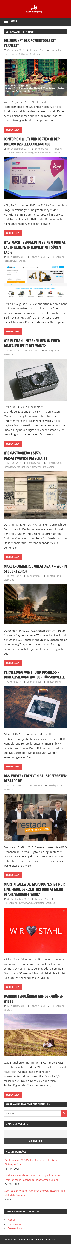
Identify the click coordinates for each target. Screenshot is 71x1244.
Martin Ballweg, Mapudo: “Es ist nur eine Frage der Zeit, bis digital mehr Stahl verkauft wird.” (34, 889)
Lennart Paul (37, 50)
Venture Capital (46, 466)
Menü (14, 21)
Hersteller (55, 50)
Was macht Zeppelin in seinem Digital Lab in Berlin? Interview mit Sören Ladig (34, 247)
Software (23, 54)
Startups (8, 354)
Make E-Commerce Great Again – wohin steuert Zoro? (35, 569)
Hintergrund (11, 54)
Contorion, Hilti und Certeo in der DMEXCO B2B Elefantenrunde (32, 141)
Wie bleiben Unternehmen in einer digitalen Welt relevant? (32, 343)
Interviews (46, 152)
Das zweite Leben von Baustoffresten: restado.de (35, 778)
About (11, 1219)
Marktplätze (55, 785)
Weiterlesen (12, 129)
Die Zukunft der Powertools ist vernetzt (30, 43)
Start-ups (35, 54)
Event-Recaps (16, 152)
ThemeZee (49, 1239)
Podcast (57, 152)
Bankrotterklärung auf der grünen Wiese (33, 999)
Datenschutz (15, 1228)
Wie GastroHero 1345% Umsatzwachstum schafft (26, 456)
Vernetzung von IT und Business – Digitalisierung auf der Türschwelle (34, 675)
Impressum (14, 1224)
